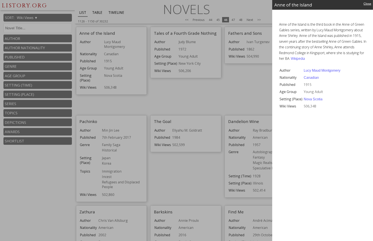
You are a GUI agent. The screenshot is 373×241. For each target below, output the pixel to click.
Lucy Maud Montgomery (322, 70)
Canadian (311, 77)
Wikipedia (298, 58)
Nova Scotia (313, 99)
